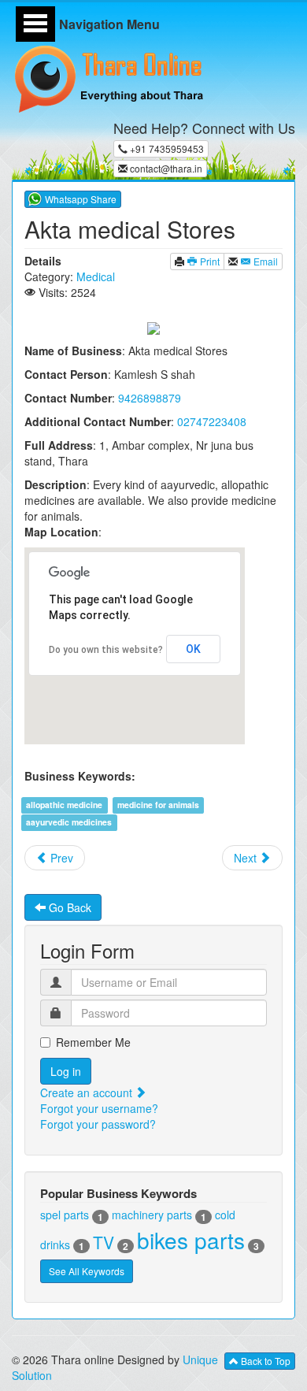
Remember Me (93, 1042)
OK (193, 649)
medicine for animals (158, 804)
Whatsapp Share (81, 199)
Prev (60, 858)
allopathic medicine (64, 804)
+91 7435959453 (166, 148)
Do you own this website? (106, 649)
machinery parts (152, 1214)
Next (247, 858)
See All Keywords (86, 1271)
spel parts (64, 1214)
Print (209, 261)
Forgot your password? (98, 1124)
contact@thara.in (165, 168)
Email (264, 261)
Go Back (68, 907)
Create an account (87, 1092)
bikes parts (191, 1240)
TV (103, 1242)
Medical (95, 276)
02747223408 (211, 421)
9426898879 (149, 398)
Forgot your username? (99, 1108)
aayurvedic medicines (69, 822)
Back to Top (264, 1360)
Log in (65, 1071)
